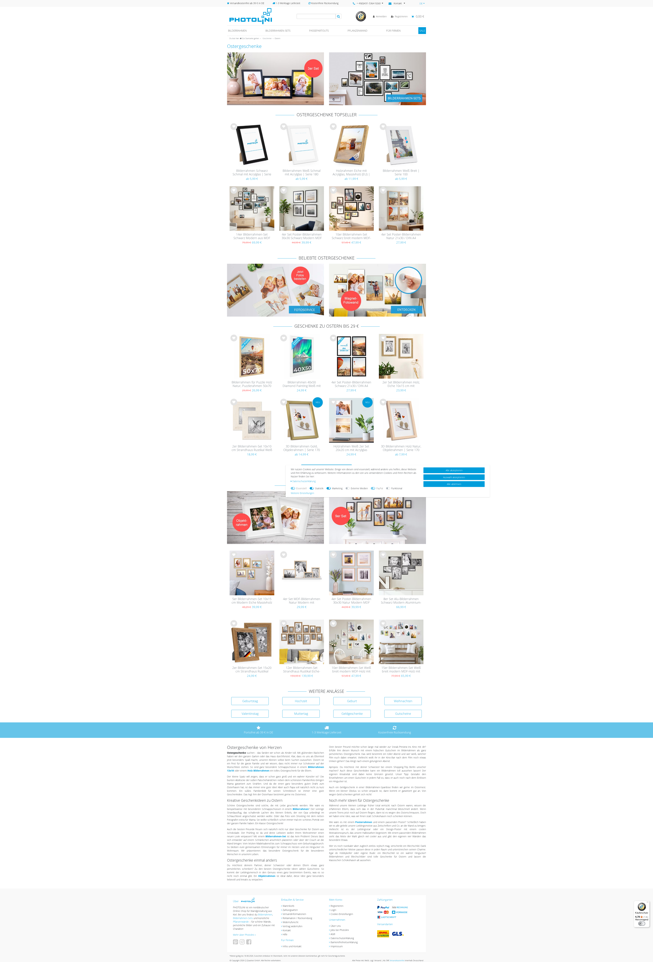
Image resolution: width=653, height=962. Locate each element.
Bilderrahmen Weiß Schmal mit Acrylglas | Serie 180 (302, 172)
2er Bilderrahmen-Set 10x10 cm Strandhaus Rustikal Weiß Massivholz (252, 448)
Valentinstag (250, 714)
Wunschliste (234, 129)
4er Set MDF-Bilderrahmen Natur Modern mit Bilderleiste (301, 601)
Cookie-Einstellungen (342, 914)
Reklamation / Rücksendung (297, 918)
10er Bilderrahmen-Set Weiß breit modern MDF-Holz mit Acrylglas (351, 669)
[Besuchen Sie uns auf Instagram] (243, 943)
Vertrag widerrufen (292, 926)
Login (333, 910)
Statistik (319, 488)
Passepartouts (319, 30)
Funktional (396, 488)
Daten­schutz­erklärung (304, 481)
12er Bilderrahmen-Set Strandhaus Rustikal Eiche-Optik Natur (301, 669)
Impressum (337, 946)
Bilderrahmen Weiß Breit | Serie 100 (401, 172)
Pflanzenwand (357, 30)
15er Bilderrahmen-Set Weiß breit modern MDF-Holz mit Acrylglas (401, 669)
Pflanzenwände (241, 921)
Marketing (337, 488)
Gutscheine (403, 714)
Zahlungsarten (290, 910)
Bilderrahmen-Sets (277, 30)
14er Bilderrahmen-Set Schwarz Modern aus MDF (251, 236)
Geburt (352, 701)
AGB (333, 934)
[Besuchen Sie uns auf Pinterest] (236, 943)
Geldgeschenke (352, 714)
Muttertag (301, 714)
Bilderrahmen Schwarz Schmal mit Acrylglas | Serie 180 (252, 172)
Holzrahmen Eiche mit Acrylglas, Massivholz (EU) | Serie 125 (351, 172)
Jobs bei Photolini (340, 930)
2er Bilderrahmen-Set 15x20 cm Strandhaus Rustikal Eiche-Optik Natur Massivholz (252, 669)
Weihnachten (403, 701)
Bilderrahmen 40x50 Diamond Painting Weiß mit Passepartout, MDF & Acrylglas (302, 384)
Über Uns (336, 926)
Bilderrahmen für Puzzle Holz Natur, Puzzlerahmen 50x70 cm (252, 384)
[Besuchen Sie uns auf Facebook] (249, 943)
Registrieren (337, 905)
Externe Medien (359, 488)
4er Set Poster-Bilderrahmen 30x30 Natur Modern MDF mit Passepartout (351, 601)
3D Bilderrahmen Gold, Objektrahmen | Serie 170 (301, 448)
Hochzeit (301, 701)
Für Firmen (393, 30)
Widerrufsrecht (290, 922)
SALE (422, 30)
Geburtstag (250, 701)
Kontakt (287, 930)
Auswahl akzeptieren (454, 477)
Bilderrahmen (237, 30)
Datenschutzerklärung (342, 938)
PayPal (379, 488)
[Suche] (338, 16)
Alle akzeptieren (454, 470)
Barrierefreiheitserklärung (344, 942)
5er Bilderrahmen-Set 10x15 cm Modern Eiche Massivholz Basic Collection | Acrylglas (252, 601)
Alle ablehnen (454, 484)
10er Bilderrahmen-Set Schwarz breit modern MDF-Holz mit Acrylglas (351, 236)
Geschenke (267, 38)
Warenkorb (288, 905)
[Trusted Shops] (361, 16)
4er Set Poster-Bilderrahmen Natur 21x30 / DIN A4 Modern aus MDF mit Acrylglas (401, 236)
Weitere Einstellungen (302, 493)
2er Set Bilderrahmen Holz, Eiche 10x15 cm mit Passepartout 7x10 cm (401, 384)
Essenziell (301, 488)
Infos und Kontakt (292, 946)
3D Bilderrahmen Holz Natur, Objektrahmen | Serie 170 (401, 448)
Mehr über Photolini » (244, 934)
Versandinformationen (294, 914)
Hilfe (285, 934)
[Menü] (648, 903)
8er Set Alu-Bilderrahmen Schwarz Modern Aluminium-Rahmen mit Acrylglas (401, 601)
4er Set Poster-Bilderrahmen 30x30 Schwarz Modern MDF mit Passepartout (302, 236)
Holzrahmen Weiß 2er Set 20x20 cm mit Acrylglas (351, 448)
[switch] (641, 924)
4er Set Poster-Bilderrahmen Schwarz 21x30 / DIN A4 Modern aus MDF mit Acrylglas (351, 384)
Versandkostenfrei (397, 960)
